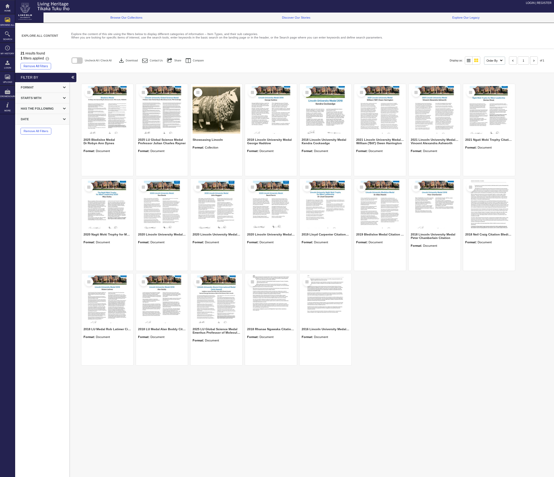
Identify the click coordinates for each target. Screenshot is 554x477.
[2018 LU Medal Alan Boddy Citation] (162, 299)
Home (7, 11)
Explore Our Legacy (466, 17)
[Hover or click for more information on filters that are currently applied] (47, 58)
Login (7, 68)
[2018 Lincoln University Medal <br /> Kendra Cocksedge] (325, 110)
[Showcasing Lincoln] (216, 110)
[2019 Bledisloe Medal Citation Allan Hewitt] (380, 204)
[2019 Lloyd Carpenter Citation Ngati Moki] (325, 204)
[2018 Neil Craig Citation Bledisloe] (489, 204)
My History (7, 53)
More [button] (7, 110)
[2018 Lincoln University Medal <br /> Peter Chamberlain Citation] (434, 204)
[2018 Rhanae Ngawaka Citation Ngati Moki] (271, 299)
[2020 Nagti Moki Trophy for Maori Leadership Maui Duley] (107, 204)
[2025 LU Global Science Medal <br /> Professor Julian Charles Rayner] (162, 110)
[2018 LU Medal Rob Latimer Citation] (107, 299)
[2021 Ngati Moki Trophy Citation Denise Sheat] (489, 110)
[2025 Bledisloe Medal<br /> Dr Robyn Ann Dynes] (107, 110)
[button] (152, 60)
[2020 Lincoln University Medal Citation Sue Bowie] (162, 204)
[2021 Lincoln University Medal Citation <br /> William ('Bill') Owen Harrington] (380, 110)
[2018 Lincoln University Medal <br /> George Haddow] (271, 110)
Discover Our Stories (296, 17)
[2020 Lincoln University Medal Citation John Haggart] (216, 204)
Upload (7, 82)
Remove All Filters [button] (36, 66)
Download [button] (128, 60)
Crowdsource (7, 96)
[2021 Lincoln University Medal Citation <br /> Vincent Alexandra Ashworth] (434, 110)
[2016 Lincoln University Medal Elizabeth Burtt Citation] (325, 299)
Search (7, 39)
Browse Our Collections (126, 17)
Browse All (7, 25)
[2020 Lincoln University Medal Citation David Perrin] (271, 204)
